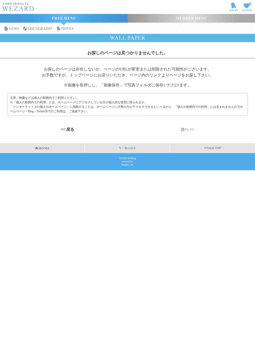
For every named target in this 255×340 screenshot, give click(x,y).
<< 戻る (67, 129)
